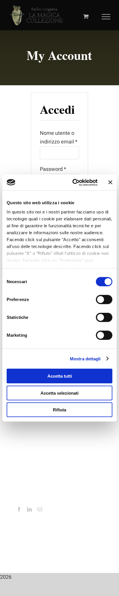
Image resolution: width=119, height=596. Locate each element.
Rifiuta (59, 409)
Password (53, 169)
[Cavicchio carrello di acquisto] (86, 16)
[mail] (40, 509)
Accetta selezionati (59, 392)
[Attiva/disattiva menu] (106, 16)
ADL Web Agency (86, 551)
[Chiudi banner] (110, 182)
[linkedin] (29, 509)
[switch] (104, 299)
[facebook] (19, 509)
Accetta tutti (59, 376)
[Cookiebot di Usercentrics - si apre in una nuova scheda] (74, 182)
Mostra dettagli (85, 358)
